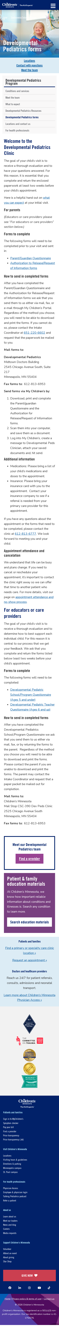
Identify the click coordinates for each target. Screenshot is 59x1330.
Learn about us (9, 1216)
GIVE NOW (27, 1275)
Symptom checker (10, 1122)
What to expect (13, 104)
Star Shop (7, 1261)
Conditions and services (17, 91)
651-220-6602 (34, 333)
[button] (53, 6)
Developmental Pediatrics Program (23, 17)
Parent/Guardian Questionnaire (30, 258)
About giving (8, 1257)
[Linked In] (19, 1287)
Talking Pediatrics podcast (14, 1196)
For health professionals (17, 130)
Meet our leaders (10, 1220)
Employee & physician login (15, 1192)
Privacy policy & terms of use (26, 1298)
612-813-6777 (25, 534)
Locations (29, 61)
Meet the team (29, 70)
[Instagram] (29, 1287)
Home (5, 17)
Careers (6, 1228)
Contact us (49, 1298)
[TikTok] (49, 1287)
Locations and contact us (18, 123)
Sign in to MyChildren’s (13, 1118)
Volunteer (7, 1248)
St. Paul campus (10, 1171)
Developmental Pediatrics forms (22, 117)
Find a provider (29, 858)
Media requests (9, 1232)
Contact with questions (29, 65)
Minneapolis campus (12, 1167)
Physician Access (10, 1188)
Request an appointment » (29, 960)
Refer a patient (9, 1200)
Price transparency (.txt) (13, 1139)
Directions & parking (12, 1163)
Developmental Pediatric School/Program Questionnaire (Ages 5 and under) (30, 695)
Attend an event (10, 1253)
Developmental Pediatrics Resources (23, 110)
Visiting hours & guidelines (15, 1159)
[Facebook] (9, 1287)
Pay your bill (8, 1127)
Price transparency (11, 1135)
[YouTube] (39, 1287)
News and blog (9, 1224)
